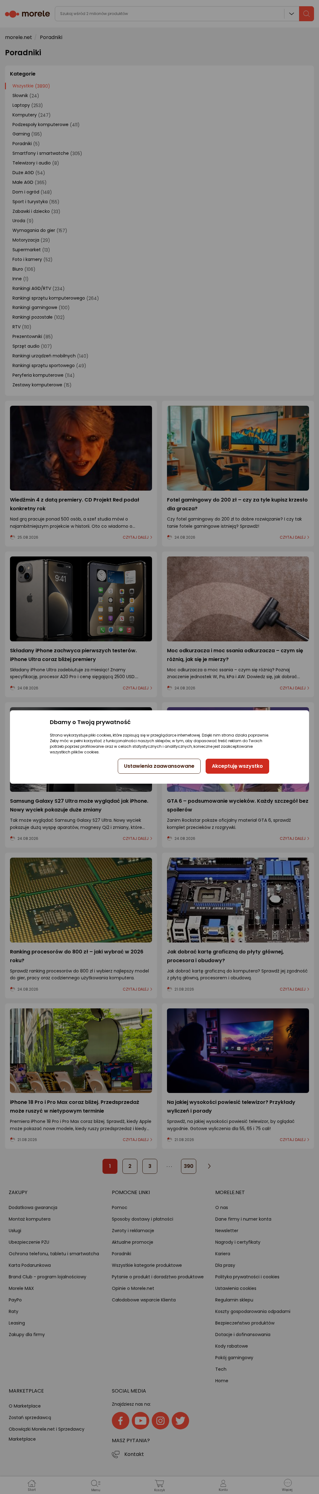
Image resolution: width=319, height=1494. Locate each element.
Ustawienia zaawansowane (159, 766)
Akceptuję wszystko (237, 766)
